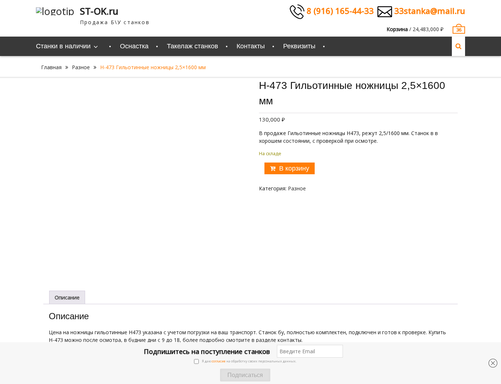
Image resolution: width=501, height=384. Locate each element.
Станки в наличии (63, 46)
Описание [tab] (67, 297)
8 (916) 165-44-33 (339, 10)
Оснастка (134, 46)
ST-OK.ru (99, 11)
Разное (81, 67)
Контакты (251, 46)
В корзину (294, 168)
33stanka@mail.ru (428, 10)
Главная (51, 67)
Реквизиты (299, 46)
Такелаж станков (192, 46)
